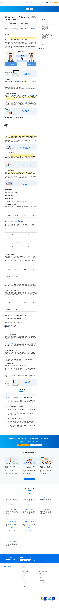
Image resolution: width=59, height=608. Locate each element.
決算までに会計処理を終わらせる (47, 35)
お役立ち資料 (41, 571)
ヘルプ (31, 575)
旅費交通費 (26, 103)
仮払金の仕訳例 (43, 29)
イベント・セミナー (25, 571)
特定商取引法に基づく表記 (26, 593)
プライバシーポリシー (32, 591)
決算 (6, 325)
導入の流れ (28, 2)
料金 (31, 2)
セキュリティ (35, 567)
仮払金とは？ (43, 19)
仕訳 (33, 29)
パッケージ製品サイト (12, 530)
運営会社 (24, 591)
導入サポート (44, 567)
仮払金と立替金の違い (45, 26)
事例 (26, 2)
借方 (17, 221)
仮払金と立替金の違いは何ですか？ (47, 39)
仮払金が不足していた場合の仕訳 (47, 33)
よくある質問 (43, 38)
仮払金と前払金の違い (45, 27)
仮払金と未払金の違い (45, 28)
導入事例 (40, 575)
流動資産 (31, 95)
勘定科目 (32, 28)
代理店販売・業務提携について (43, 580)
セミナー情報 (34, 2)
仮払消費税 (9, 276)
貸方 (18, 220)
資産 (12, 95)
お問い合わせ (24, 575)
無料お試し (56, 2)
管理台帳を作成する (45, 37)
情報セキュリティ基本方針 (39, 591)
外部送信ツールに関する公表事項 (48, 591)
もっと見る (29, 478)
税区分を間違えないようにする (46, 36)
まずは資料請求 (36, 444)
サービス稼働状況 (30, 584)
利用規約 (27, 591)
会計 (12, 343)
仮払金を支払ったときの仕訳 (46, 30)
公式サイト (12, 504)
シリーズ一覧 (41, 584)
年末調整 (32, 567)
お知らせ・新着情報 (25, 584)
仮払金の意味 (44, 20)
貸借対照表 (23, 95)
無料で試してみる (23, 444)
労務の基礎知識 (45, 571)
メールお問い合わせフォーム (26, 560)
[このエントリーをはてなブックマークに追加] (43, 48)
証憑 (13, 345)
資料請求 (51, 2)
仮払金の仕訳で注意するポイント (46, 34)
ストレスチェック (27, 567)
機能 (24, 2)
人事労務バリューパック (46, 584)
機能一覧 (24, 567)
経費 (18, 81)
